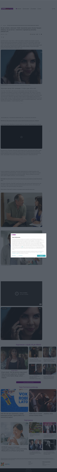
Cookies (17, 253)
